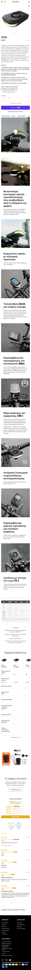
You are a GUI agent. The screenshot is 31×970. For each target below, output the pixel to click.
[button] (9, 806)
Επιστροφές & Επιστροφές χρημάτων (7, 949)
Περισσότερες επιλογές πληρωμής (15, 111)
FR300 (2, 665)
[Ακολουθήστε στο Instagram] (6, 960)
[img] (4, 837)
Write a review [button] (15, 816)
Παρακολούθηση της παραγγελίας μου (6, 946)
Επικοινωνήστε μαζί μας (6, 941)
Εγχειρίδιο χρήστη (15, 789)
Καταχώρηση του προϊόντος (7, 955)
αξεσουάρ (3, 932)
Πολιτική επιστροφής (21, 928)
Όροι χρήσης (19, 926)
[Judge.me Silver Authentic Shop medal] (11, 825)
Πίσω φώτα (4, 924)
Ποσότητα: (3, 95)
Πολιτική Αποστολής (6, 951)
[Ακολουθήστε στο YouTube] (10, 960)
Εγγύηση (3, 953)
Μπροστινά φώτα (5, 922)
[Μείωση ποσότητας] (3, 98)
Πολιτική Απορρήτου (21, 924)
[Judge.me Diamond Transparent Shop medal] (18, 825)
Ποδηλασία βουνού (5, 930)
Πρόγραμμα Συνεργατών (6, 943)
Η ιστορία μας (19, 922)
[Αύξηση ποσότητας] (8, 98)
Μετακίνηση (4, 926)
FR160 (14, 665)
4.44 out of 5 (19, 801)
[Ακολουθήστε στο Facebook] (3, 960)
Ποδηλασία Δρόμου (5, 928)
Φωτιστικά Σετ (4, 934)
